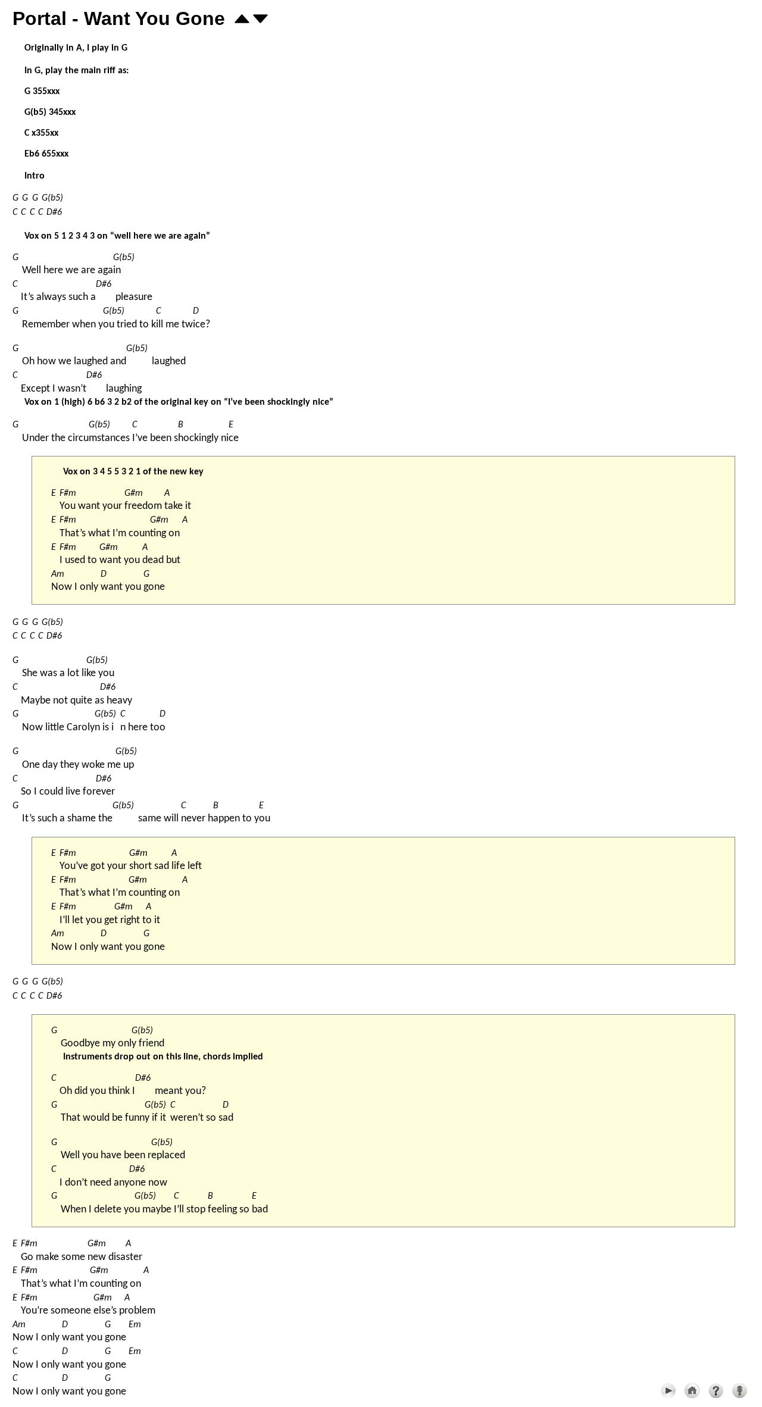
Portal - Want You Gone (119, 18)
